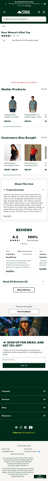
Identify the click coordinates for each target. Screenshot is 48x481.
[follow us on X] (26, 427)
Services (5, 399)
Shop (4, 407)
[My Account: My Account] (38, 12)
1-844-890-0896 (13, 465)
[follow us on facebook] (17, 427)
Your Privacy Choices (30, 451)
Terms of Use (6, 449)
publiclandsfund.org (17, 476)
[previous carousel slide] (6, 3)
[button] (24, 289)
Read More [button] (7, 216)
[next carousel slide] (42, 3)
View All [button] (44, 89)
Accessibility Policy (8, 451)
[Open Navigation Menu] (4, 12)
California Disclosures (17, 454)
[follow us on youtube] (30, 427)
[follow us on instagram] (22, 427)
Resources (6, 416)
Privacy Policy (28, 449)
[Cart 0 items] (43, 12)
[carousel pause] (45, 3)
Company (6, 391)
